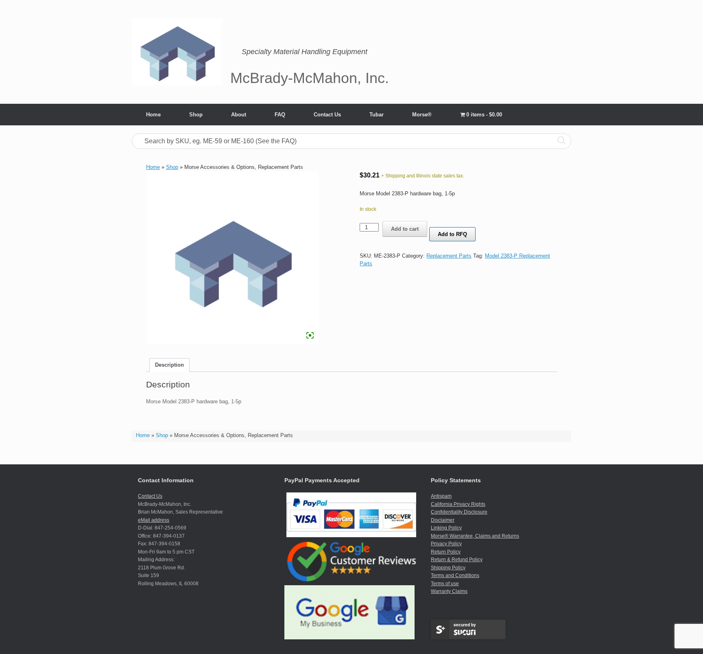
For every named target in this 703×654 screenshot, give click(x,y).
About (238, 115)
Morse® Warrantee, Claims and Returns (475, 536)
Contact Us (327, 115)
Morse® (422, 115)
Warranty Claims (449, 591)
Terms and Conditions (455, 575)
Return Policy (446, 552)
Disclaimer (442, 520)
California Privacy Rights (458, 504)
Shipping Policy (448, 568)
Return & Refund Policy (456, 559)
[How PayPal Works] (351, 535)
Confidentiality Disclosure (459, 512)
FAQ (280, 115)
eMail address (153, 520)
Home (153, 115)
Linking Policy (446, 528)
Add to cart (405, 229)
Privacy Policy (446, 544)
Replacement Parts (449, 256)
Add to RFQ (452, 234)
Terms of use (445, 583)
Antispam (441, 496)
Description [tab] (169, 365)
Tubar (376, 115)
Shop (196, 115)
